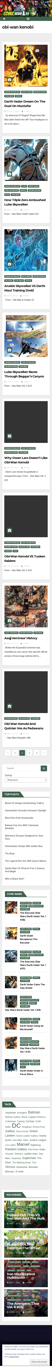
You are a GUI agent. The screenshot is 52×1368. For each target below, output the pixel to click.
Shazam (9, 1153)
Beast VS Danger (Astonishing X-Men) (24, 803)
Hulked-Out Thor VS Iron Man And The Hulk (26, 1216)
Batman (34, 1112)
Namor (25, 1266)
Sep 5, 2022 (14, 1283)
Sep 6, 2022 (14, 1253)
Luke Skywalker (11, 190)
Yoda (15, 551)
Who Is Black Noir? (14, 879)
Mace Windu (26, 276)
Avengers (22, 1112)
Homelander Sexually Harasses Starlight (25, 810)
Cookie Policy (14, 1357)
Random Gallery (36, 906)
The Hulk (28, 1207)
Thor (34, 1162)
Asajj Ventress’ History (20, 638)
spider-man (31, 1153)
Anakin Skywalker (12, 92)
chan (27, 111)
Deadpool (27, 1127)
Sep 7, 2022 (14, 1223)
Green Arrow (22, 1131)
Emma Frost (39, 1127)
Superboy (16, 1158)
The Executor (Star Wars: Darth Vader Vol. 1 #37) (33, 965)
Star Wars (9, 96)
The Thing (21, 1270)
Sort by (8, 775)
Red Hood (33, 1149)
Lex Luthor (10, 1145)
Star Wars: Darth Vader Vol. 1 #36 (23, 1010)
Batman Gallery (13, 1117)
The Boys (10, 853)
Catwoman (10, 1121)
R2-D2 (7, 194)
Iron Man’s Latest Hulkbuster (21, 1276)
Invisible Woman (14, 1262)
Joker (25, 1140)
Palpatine (9, 280)
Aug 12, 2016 (13, 111)
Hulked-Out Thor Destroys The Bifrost (23, 1246)
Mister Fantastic (14, 1266)
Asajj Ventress (11, 632)
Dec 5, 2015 (12, 644)
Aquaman (10, 1112)
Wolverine (21, 1167)
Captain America (36, 1117)
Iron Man (17, 1140)
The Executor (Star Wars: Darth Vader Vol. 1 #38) (33, 916)
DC (16, 1125)
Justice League (38, 1140)
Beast (24, 1117)
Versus (18, 96)
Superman (29, 1158)
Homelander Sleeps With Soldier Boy (24, 846)
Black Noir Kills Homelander (19, 818)
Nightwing (36, 1145)
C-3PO (24, 186)
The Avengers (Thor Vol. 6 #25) (23, 1305)
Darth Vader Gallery (29, 1000)
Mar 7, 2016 (12, 210)
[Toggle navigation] (28, 19)
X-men (19, 1171)
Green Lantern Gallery (27, 1135)
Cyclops (30, 1121)
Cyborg (21, 1121)
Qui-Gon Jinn (24, 547)
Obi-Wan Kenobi (40, 92)
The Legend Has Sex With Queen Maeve (25, 861)
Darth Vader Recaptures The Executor (28, 939)
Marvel (23, 190)
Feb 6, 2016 (12, 296)
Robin (42, 1149)
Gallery (36, 903)
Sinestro (19, 1153)
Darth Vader (27, 92)
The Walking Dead (21, 1162)
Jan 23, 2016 (13, 382)
